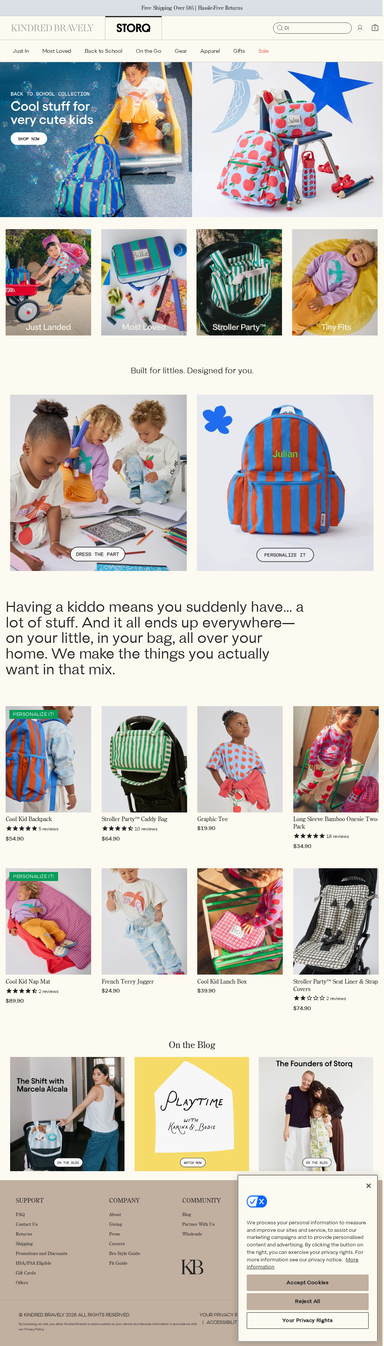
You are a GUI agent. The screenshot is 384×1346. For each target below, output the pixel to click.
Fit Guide (118, 1263)
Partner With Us (198, 1224)
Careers (116, 1243)
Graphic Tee (210, 822)
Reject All (302, 1301)
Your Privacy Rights (222, 1314)
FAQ (20, 1214)
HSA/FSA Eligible (33, 1263)
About (115, 1214)
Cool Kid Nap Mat (28, 983)
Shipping (24, 1243)
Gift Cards (26, 1272)
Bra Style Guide (124, 1253)
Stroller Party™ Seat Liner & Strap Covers (324, 986)
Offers (22, 1282)
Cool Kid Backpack (29, 822)
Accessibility (220, 1322)
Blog (186, 1214)
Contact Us (27, 1224)
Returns (24, 1233)
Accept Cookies (302, 1282)
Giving (115, 1224)
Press (114, 1233)
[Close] (363, 1186)
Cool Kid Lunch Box (219, 983)
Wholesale (192, 1233)
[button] (20, 51)
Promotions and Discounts (41, 1253)
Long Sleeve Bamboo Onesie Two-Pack (324, 826)
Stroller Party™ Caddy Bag (133, 822)
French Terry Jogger (126, 983)
